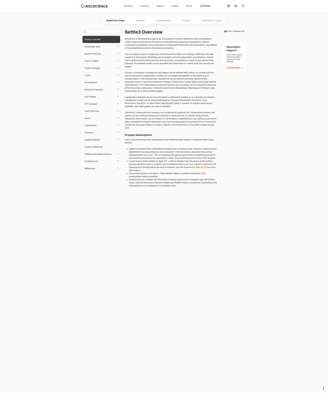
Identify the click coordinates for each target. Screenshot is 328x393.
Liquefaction (90, 125)
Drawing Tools (91, 161)
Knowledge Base (92, 46)
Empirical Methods (93, 147)
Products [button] (128, 6)
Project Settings (92, 68)
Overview (140, 20)
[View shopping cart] (235, 6)
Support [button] (160, 6)
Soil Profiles (90, 96)
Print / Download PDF (236, 31)
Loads (87, 75)
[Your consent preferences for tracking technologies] (323, 388)
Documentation (163, 20)
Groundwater (91, 82)
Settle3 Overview (93, 39)
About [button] (189, 6)
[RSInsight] (205, 6)
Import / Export (92, 61)
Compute (89, 132)
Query (87, 118)
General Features (93, 53)
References (90, 168)
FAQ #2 (203, 167)
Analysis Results (92, 139)
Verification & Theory (212, 20)
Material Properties (94, 89)
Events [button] (175, 6)
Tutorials (186, 20)
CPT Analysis (91, 104)
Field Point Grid (92, 111)
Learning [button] (144, 6)
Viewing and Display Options (98, 154)
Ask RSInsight (233, 67)
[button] (228, 5)
